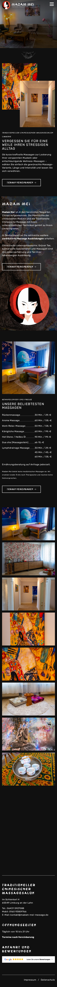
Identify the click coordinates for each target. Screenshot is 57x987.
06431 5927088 (15, 908)
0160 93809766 (17, 911)
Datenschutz (48, 979)
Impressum (30, 979)
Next (51, 44)
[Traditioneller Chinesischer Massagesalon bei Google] (28, 959)
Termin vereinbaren (20, 183)
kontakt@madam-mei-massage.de (29, 915)
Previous (46, 44)
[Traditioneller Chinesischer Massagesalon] (18, 5)
